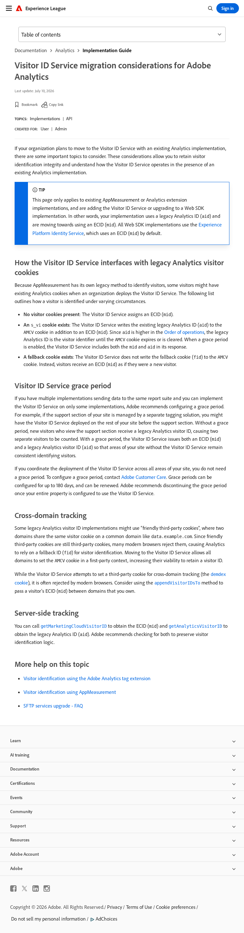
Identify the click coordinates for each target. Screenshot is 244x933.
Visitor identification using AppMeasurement (70, 692)
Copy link (56, 104)
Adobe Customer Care (143, 477)
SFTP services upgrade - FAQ (53, 705)
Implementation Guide (107, 50)
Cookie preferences (175, 907)
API (69, 118)
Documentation (31, 50)
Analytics (64, 50)
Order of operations (184, 332)
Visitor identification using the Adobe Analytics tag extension (87, 678)
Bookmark (30, 104)
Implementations (45, 118)
